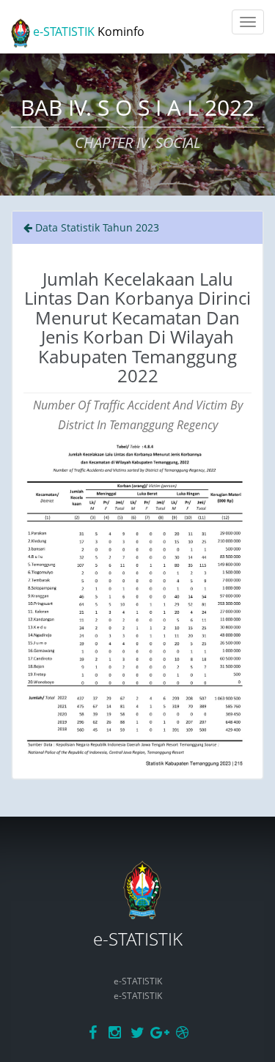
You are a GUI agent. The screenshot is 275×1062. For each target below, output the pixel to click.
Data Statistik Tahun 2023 (95, 227)
